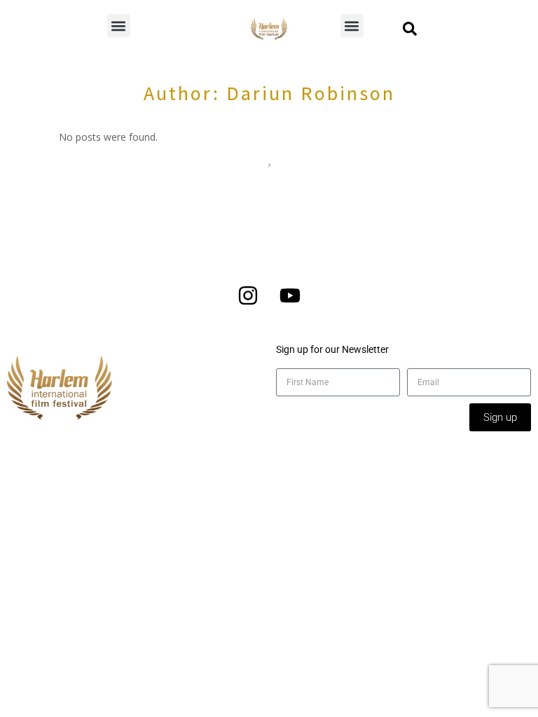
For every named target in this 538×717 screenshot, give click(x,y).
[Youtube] (290, 295)
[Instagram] (248, 295)
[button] (118, 25)
